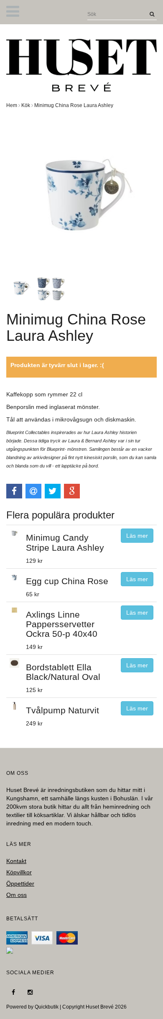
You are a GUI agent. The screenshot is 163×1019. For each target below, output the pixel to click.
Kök (25, 105)
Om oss (16, 894)
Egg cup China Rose (67, 581)
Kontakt (16, 861)
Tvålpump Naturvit (62, 710)
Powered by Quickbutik (32, 1007)
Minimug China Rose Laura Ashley (73, 105)
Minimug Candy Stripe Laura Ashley (65, 542)
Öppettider (20, 883)
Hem (11, 105)
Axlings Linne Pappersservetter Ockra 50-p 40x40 (61, 624)
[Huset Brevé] (81, 63)
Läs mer (137, 535)
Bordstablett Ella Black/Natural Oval (63, 672)
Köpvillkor (19, 872)
